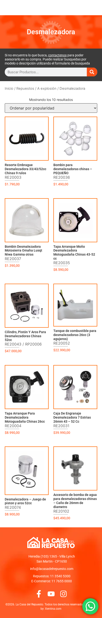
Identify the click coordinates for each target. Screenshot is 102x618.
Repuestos (25, 88)
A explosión (46, 88)
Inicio (9, 88)
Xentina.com (53, 608)
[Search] (92, 72)
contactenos (57, 55)
